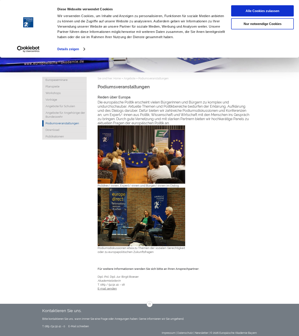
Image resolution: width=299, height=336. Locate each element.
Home (117, 78)
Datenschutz (185, 332)
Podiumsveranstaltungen (62, 123)
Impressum (168, 332)
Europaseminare (57, 80)
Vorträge (51, 99)
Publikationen (55, 136)
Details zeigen (68, 49)
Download (52, 130)
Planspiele (53, 86)
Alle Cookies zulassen (262, 11)
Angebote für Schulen (60, 106)
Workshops (53, 93)
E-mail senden (107, 288)
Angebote (129, 78)
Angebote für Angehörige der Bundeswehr (65, 114)
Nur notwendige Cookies (262, 24)
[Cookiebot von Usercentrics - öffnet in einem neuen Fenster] (28, 49)
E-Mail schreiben (78, 326)
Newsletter (201, 332)
